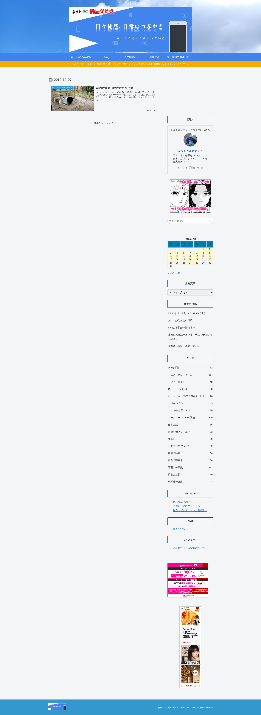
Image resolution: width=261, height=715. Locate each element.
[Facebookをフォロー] (186, 167)
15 (203, 256)
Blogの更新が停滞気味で (181, 327)
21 (197, 259)
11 (177, 256)
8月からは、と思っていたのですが (187, 313)
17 (171, 259)
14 (197, 256)
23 (210, 259)
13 (190, 256)
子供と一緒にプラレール (186, 506)
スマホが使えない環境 (180, 320)
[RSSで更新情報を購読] (202, 167)
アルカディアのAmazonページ (189, 547)
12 (184, 256)
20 (190, 259)
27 (190, 263)
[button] (210, 220)
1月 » (179, 273)
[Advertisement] (103, 144)
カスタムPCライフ (183, 501)
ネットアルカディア (190, 150)
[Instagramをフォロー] (190, 167)
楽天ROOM (179, 529)
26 (184, 263)
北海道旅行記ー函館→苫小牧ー (185, 346)
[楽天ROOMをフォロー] (194, 167)
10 (171, 256)
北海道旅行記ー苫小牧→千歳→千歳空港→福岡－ (190, 336)
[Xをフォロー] (182, 167)
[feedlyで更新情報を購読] (198, 167)
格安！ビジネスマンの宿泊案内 (190, 510)
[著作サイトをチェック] (178, 167)
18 (177, 259)
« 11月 (170, 273)
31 (171, 266)
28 (197, 263)
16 (210, 256)
